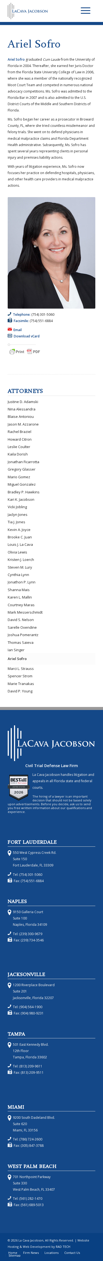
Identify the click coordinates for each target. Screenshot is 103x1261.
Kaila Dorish (18, 454)
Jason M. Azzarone (23, 424)
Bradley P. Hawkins (24, 492)
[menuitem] (85, 11)
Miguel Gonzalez (22, 484)
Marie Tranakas (21, 683)
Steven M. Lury (20, 567)
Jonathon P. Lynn (21, 582)
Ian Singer (16, 649)
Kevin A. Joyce (19, 529)
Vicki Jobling (17, 506)
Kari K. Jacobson (21, 499)
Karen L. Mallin (20, 597)
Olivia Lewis (17, 552)
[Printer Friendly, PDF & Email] (25, 354)
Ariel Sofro (17, 658)
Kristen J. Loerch (21, 559)
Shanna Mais (19, 589)
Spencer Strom (20, 675)
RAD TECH (63, 1247)
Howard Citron (20, 439)
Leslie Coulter (19, 446)
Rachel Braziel (19, 431)
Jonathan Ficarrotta (23, 461)
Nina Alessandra (21, 409)
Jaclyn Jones (17, 514)
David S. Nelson (21, 619)
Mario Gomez (19, 476)
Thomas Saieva (21, 642)
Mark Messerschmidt (25, 612)
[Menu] (85, 11)
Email (18, 330)
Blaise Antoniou (21, 416)
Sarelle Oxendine (22, 627)
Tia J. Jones (16, 521)
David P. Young (20, 691)
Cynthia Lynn (18, 574)
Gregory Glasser (21, 469)
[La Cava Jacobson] (43, 11)
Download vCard (27, 336)
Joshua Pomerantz (23, 634)
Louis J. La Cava (20, 544)
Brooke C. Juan (20, 537)
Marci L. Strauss (21, 668)
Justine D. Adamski (23, 401)
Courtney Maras (21, 604)
